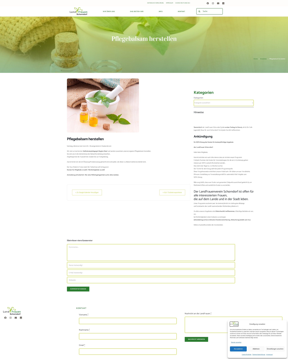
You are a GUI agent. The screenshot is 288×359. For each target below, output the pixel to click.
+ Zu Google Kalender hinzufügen (87, 192)
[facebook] (208, 3)
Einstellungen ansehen (275, 349)
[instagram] (213, 3)
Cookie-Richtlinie (246, 354)
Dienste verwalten (236, 342)
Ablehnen (256, 349)
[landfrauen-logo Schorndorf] (12, 308)
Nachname (84, 330)
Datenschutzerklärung (258, 354)
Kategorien (198, 98)
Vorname (83, 314)
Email (82, 345)
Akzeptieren (238, 349)
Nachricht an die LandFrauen (198, 313)
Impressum (269, 354)
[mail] (218, 3)
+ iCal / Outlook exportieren (172, 192)
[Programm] (223, 3)
